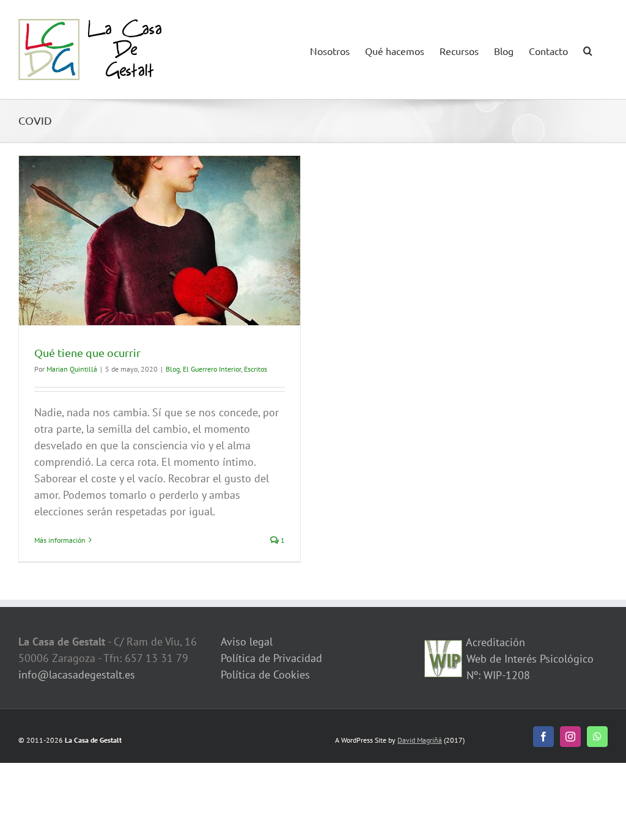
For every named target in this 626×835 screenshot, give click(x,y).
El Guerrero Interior (212, 368)
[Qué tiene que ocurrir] (159, 240)
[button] (587, 49)
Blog (173, 368)
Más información (60, 540)
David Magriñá (419, 740)
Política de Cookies (265, 675)
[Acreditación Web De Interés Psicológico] (443, 648)
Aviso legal (247, 642)
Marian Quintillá (71, 368)
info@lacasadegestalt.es (76, 675)
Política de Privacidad (271, 658)
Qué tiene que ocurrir (87, 352)
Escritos (255, 368)
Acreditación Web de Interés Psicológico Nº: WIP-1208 (528, 658)
